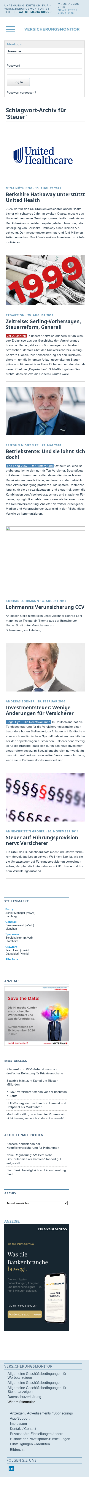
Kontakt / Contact (23, 1429)
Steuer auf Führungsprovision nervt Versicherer (42, 840)
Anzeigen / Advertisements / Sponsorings (41, 1413)
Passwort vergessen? (21, 92)
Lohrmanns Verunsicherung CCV (45, 607)
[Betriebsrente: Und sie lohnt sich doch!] (46, 411)
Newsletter (68, 10)
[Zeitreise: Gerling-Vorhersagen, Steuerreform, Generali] (46, 280)
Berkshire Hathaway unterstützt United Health (45, 197)
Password (13, 65)
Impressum (18, 1423)
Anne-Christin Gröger (25, 831)
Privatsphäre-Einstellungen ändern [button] (36, 1434)
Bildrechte (17, 1450)
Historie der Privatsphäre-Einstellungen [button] (40, 1439)
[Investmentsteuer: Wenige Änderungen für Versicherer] (46, 667)
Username (14, 51)
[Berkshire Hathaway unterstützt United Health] (46, 154)
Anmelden (66, 13)
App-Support (19, 1418)
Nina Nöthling (19, 188)
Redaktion (15, 315)
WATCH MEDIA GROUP (35, 11)
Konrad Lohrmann (22, 601)
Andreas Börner (20, 701)
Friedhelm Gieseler (22, 445)
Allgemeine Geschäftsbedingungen (35, 1382)
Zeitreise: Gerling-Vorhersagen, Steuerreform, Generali (43, 324)
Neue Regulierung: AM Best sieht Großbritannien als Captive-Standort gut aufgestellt (33, 1159)
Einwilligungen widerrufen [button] (30, 1444)
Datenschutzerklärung (24, 1397)
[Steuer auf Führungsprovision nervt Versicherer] (46, 797)
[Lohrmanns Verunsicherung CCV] (46, 529)
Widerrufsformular (21, 1402)
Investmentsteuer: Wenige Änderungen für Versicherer (40, 710)
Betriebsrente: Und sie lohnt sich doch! (45, 454)
